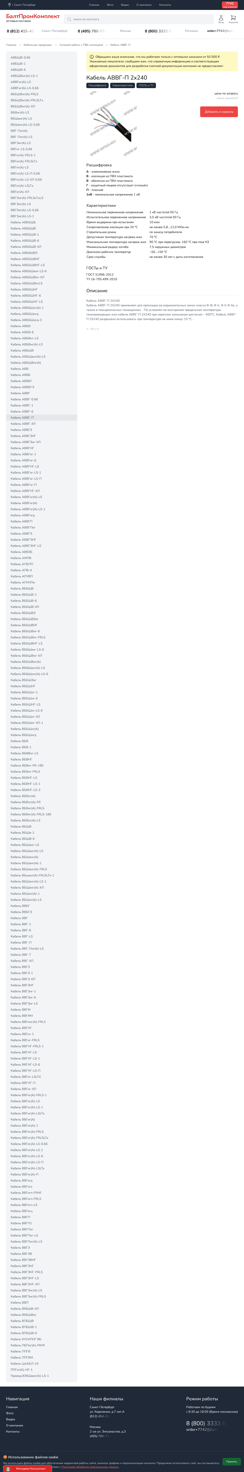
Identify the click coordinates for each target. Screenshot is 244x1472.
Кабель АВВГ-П (22, 418)
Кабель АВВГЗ (21, 430)
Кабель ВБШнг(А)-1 (25, 894)
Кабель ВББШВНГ (24, 625)
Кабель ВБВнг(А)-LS (25, 820)
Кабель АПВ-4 (21, 570)
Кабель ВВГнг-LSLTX (26, 1077)
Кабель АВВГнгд (23, 515)
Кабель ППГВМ (22, 1357)
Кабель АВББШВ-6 (25, 241)
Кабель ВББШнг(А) (25, 729)
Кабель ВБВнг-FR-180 (27, 765)
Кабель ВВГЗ (20, 967)
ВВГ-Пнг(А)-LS (21, 137)
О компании (144, 5)
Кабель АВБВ (20, 326)
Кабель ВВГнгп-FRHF (26, 1193)
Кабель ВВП (19, 1303)
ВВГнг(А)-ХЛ (20, 192)
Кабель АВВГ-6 (22, 411)
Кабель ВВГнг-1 (22, 1034)
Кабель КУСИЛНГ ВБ (26, 1339)
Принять (231, 1461)
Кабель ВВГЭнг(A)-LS (26, 1290)
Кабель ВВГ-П (21, 942)
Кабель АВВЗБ (21, 552)
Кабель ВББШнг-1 (24, 692)
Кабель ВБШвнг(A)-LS (27, 851)
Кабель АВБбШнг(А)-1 (27, 308)
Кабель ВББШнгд (23, 735)
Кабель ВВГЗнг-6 (23, 997)
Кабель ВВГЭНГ (22, 1266)
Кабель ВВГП (20, 1217)
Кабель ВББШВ (22, 588)
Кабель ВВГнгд (21, 1180)
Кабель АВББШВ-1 (25, 234)
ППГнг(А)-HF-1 (22, 1370)
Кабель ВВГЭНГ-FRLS (27, 1272)
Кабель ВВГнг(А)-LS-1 (27, 1150)
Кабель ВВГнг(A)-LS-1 (27, 1107)
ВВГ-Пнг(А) (19, 131)
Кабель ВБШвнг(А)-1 (26, 863)
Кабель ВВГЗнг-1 (23, 991)
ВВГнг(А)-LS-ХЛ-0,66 (26, 180)
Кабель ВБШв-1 (22, 833)
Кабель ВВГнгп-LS (24, 1205)
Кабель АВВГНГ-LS (25, 466)
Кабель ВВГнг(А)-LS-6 (27, 1156)
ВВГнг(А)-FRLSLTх (24, 161)
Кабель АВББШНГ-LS (27, 302)
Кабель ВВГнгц (22, 1211)
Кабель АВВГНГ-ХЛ (25, 491)
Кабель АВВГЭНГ (23, 540)
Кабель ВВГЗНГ (22, 985)
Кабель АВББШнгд (25, 314)
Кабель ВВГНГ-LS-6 (25, 1065)
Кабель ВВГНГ (21, 1028)
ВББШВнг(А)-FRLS (24, 94)
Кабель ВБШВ (21, 826)
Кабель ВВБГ (20, 906)
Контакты (165, 5)
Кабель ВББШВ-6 (24, 601)
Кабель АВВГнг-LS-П (26, 479)
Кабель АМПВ (21, 558)
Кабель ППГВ (20, 1351)
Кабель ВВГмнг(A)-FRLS (28, 1022)
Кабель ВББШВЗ (23, 613)
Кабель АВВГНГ (22, 448)
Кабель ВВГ (19, 918)
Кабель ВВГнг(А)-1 (24, 1126)
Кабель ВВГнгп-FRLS (26, 1199)
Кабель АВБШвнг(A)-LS (28, 357)
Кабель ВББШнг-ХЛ (25, 717)
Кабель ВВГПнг (22, 1229)
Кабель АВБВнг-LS (25, 338)
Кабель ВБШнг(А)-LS (26, 900)
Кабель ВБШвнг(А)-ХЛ (27, 888)
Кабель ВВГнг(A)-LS (25, 1101)
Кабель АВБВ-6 (22, 332)
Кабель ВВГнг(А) (23, 1119)
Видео (125, 5)
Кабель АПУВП (22, 576)
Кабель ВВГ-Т (21, 955)
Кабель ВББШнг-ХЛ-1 (27, 723)
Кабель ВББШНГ (23, 686)
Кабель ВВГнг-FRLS (25, 1040)
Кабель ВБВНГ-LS (24, 778)
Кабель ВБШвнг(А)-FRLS (29, 869)
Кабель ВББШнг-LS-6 (27, 711)
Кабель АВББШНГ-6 (26, 296)
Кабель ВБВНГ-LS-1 (25, 784)
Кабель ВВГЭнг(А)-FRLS (28, 1296)
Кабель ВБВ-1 (21, 747)
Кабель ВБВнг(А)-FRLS (27, 808)
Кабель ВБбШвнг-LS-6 (27, 650)
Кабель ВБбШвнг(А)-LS (28, 668)
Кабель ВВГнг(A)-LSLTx (27, 1113)
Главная (94, 5)
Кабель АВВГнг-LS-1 (26, 473)
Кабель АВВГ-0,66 (24, 399)
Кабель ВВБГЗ (21, 912)
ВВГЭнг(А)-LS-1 (22, 216)
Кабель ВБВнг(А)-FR (26, 802)
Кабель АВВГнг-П (24, 485)
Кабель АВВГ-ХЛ (23, 424)
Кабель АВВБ (20, 375)
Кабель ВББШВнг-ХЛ (26, 656)
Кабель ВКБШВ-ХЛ (25, 1309)
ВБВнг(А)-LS (20, 112)
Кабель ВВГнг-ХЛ (23, 1089)
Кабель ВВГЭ (20, 1248)
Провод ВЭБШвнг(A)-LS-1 (30, 1376)
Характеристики (122, 85)
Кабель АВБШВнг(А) (26, 363)
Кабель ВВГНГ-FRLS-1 (27, 1046)
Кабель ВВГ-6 (21, 930)
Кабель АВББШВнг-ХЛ (27, 277)
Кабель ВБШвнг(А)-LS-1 (29, 881)
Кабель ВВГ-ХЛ (22, 961)
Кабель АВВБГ (21, 381)
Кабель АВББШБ (23, 222)
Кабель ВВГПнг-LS (24, 1235)
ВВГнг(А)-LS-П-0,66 (25, 173)
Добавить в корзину (219, 112)
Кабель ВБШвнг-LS (25, 845)
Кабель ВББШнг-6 (24, 698)
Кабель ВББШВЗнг (25, 619)
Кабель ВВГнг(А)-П (25, 1174)
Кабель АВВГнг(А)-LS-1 (28, 509)
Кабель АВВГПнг (23, 527)
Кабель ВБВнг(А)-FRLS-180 (31, 814)
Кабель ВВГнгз (21, 1187)
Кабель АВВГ (20, 393)
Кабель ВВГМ (20, 1010)
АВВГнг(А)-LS (21, 82)
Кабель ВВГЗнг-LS (24, 1003)
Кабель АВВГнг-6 (23, 460)
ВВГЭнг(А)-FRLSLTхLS (27, 198)
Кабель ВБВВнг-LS (24, 753)
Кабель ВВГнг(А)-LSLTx (27, 1168)
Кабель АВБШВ (22, 350)
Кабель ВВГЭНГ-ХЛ (25, 1284)
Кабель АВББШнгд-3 (26, 320)
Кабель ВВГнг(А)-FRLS (27, 1132)
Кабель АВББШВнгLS (27, 283)
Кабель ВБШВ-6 (23, 839)
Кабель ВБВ (19, 741)
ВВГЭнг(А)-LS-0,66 (25, 210)
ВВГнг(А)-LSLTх (22, 186)
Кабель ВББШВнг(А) (26, 662)
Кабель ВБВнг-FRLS (25, 772)
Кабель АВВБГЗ (22, 387)
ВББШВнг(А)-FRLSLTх (27, 100)
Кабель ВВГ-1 (21, 924)
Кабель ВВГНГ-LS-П (25, 1071)
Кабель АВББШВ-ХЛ (26, 247)
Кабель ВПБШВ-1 (24, 1327)
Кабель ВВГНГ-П (23, 1083)
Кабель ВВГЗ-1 (22, 973)
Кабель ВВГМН (22, 1016)
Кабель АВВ (19, 369)
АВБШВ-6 (18, 70)
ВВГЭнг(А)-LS (21, 204)
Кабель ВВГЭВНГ (23, 1260)
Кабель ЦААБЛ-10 (25, 1364)
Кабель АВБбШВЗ (24, 253)
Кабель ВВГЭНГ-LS (25, 1278)
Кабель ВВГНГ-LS (24, 1052)
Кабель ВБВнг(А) (23, 796)
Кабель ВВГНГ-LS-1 (25, 1058)
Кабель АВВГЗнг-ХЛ (26, 442)
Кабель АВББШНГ (24, 289)
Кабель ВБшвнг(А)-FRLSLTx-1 (32, 875)
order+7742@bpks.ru (222, 31)
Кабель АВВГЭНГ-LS (26, 546)
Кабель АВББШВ (23, 228)
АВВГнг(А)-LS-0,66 (25, 88)
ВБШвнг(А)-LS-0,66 (25, 125)
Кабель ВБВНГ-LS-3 (25, 790)
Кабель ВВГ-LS (22, 936)
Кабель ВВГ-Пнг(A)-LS (27, 949)
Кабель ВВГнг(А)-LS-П (27, 1162)
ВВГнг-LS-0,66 (21, 149)
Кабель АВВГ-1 (22, 405)
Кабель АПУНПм (23, 582)
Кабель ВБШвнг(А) (24, 857)
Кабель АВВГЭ (21, 534)
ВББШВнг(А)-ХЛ (23, 106)
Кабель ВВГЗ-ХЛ (23, 979)
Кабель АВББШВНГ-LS (28, 265)
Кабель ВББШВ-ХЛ (25, 607)
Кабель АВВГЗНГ (23, 436)
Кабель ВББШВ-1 (24, 595)
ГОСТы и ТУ (146, 85)
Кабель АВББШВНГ (25, 259)
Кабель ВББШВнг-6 (25, 631)
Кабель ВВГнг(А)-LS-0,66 (29, 1144)
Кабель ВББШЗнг (23, 680)
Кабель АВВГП (21, 521)
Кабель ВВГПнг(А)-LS (26, 1242)
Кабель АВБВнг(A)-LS (27, 344)
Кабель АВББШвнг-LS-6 (29, 271)
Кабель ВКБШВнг (23, 1315)
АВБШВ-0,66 (20, 58)
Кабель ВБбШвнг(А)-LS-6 (29, 674)
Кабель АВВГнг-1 (23, 454)
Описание (97, 291)
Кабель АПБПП (22, 564)
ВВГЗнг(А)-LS (21, 143)
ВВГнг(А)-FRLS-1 (23, 155)
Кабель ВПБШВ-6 (24, 1333)
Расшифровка (97, 85)
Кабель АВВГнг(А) (24, 503)
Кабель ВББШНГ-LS (25, 704)
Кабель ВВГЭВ (21, 1254)
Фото (110, 5)
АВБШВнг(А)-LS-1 (24, 76)
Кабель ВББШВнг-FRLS (28, 637)
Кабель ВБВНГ (21, 759)
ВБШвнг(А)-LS (21, 119)
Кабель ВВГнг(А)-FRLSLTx (29, 1138)
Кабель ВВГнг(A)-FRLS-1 (29, 1095)
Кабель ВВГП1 (21, 1223)
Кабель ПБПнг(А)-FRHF (28, 1345)
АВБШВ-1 (18, 64)
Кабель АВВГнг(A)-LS (26, 497)
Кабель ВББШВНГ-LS (27, 643)
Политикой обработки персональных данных (90, 1467)
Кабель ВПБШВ (22, 1321)
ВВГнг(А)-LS (20, 167)
